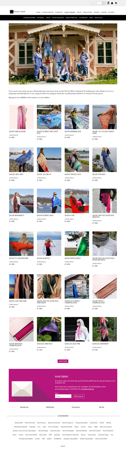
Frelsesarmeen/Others (81, 423)
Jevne (44, 427)
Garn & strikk (87, 12)
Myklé (96, 427)
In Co (39, 427)
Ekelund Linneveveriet (54, 423)
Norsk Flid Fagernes (67, 423)
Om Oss (101, 407)
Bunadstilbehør (47, 12)
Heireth (102, 423)
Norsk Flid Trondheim (95, 431)
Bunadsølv (59, 12)
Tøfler (48, 18)
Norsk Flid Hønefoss (81, 431)
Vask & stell (99, 18)
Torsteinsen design (103, 435)
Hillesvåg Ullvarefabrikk (20, 427)
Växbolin (49, 439)
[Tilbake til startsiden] (17, 11)
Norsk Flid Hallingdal (68, 431)
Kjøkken (104, 12)
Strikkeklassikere (29, 18)
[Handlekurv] (112, 3)
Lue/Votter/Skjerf (58, 18)
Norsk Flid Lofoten (55, 431)
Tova (112, 435)
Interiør (96, 12)
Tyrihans (37, 439)
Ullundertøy (83, 18)
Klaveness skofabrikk (66, 427)
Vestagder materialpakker (71, 439)
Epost (56, 393)
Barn (91, 18)
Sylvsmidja (57, 435)
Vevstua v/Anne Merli (101, 439)
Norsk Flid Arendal (30, 423)
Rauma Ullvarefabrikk (31, 435)
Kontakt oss (24, 407)
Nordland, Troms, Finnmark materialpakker (24, 431)
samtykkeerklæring (87, 389)
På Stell (21, 435)
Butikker (111, 12)
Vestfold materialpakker (86, 439)
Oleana (15, 435)
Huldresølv (32, 427)
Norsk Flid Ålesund (108, 431)
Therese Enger (92, 435)
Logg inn (63, 446)
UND (43, 439)
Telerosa (83, 435)
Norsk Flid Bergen (43, 431)
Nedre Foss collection (106, 427)
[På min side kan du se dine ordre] (108, 3)
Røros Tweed (43, 435)
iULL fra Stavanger (53, 427)
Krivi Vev (83, 427)
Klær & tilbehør (69, 12)
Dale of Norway (41, 423)
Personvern (76, 407)
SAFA (50, 435)
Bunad (38, 12)
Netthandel (50, 407)
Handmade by (94, 423)
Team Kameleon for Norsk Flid (70, 435)
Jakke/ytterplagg (71, 18)
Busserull (40, 18)
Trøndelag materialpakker (26, 439)
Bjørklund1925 (19, 423)
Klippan (77, 427)
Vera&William (57, 439)
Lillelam (90, 427)
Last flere (63, 361)
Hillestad (108, 423)
